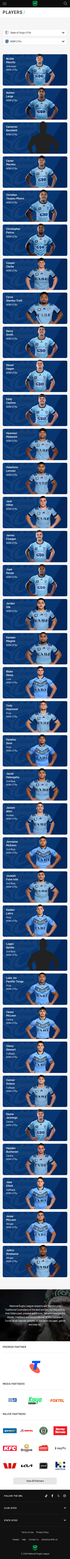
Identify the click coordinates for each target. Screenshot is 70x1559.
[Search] (65, 4)
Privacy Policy (42, 1532)
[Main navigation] (4, 4)
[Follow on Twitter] (58, 1496)
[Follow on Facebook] (52, 1496)
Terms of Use (27, 1532)
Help (24, 1539)
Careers (15, 1539)
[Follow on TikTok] (46, 1496)
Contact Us (34, 1539)
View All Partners (35, 1480)
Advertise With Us (49, 1539)
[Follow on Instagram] (64, 1496)
